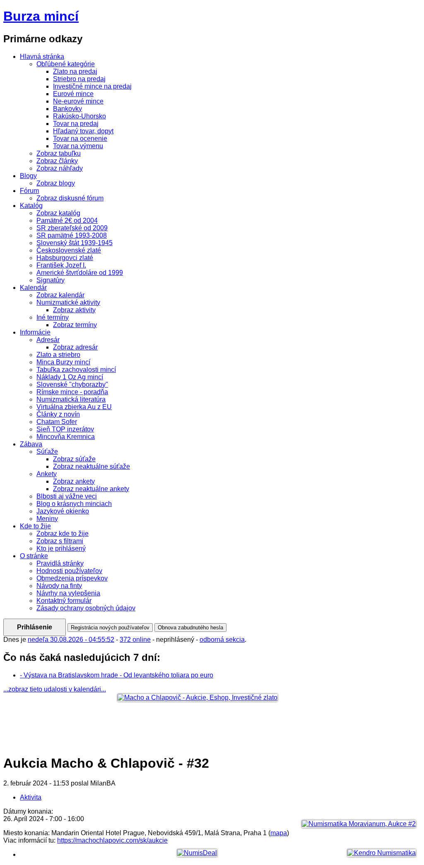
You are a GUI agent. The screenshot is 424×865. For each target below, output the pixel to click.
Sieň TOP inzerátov (65, 429)
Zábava (31, 444)
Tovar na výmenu (78, 145)
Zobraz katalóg (58, 213)
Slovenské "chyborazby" (72, 384)
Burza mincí (41, 16)
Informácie (35, 332)
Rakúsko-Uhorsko (79, 116)
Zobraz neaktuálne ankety (91, 488)
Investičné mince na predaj (92, 86)
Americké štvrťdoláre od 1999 (79, 272)
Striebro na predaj (79, 78)
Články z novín (58, 414)
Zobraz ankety (74, 481)
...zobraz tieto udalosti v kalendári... (54, 689)
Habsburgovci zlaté (64, 257)
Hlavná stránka (42, 56)
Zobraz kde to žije (62, 533)
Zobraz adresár (75, 347)
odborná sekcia (222, 639)
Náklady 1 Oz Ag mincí (69, 377)
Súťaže (47, 451)
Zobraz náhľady (59, 168)
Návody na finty (59, 585)
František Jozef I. (61, 265)
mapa (278, 832)
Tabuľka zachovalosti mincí (76, 369)
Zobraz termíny (75, 324)
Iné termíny (52, 317)
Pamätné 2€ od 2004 (67, 220)
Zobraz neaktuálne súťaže (91, 466)
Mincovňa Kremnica (65, 436)
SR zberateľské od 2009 (72, 227)
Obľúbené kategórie (65, 63)
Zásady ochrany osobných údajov (85, 608)
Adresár (48, 339)
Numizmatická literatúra (71, 399)
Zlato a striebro (58, 354)
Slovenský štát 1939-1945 (74, 242)
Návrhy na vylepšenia (68, 593)
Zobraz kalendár (60, 295)
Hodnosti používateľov (69, 570)
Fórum (29, 190)
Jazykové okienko (62, 511)
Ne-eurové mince (78, 101)
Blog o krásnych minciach (74, 503)
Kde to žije (35, 526)
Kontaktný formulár (64, 600)
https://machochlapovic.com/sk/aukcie (112, 840)
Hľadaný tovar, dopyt (83, 131)
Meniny (47, 518)
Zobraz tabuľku (58, 153)
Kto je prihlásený (61, 548)
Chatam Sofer (56, 421)
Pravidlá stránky (60, 563)
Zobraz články (57, 160)
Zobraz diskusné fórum (70, 198)
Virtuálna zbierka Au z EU (74, 406)
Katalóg (31, 205)
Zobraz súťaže (74, 459)
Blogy (28, 175)
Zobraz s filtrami (59, 541)
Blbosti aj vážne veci (66, 496)
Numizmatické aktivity (68, 302)
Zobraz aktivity (74, 309)
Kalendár (33, 287)
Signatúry (50, 280)
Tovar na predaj (76, 123)
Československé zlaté (68, 250)
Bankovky (67, 108)
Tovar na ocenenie (80, 138)
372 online (135, 639)
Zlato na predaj (75, 71)
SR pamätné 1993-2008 (71, 235)
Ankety (46, 473)
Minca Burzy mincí (63, 362)
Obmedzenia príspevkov (72, 578)
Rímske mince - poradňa (72, 391)
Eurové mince (73, 93)
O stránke (34, 555)
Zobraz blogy (55, 183)
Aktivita (30, 797)
